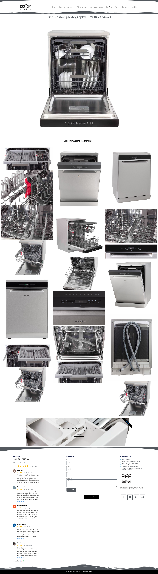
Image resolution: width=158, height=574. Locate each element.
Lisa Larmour (21, 543)
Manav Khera (21, 524)
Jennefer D (21, 470)
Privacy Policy (87, 571)
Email (68, 466)
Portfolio (109, 7)
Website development (96, 7)
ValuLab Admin (22, 487)
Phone (68, 472)
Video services (82, 7)
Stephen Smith (22, 505)
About (117, 7)
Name (68, 460)
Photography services (65, 7)
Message (69, 478)
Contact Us (125, 7)
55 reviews (33, 466)
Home (53, 7)
